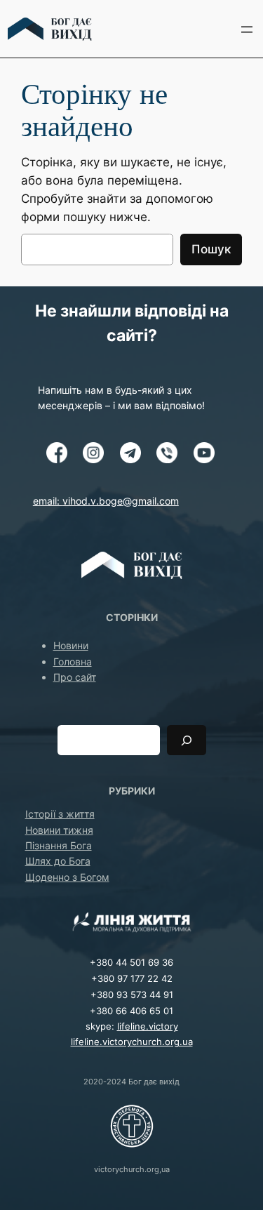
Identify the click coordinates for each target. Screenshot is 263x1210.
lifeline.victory (147, 1026)
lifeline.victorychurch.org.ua (132, 1042)
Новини (70, 645)
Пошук (211, 249)
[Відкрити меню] (246, 29)
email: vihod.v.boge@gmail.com (106, 501)
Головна (72, 661)
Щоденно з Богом (67, 877)
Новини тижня (59, 830)
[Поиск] (186, 740)
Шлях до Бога (57, 861)
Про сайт (74, 677)
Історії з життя (60, 814)
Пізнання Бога (58, 845)
